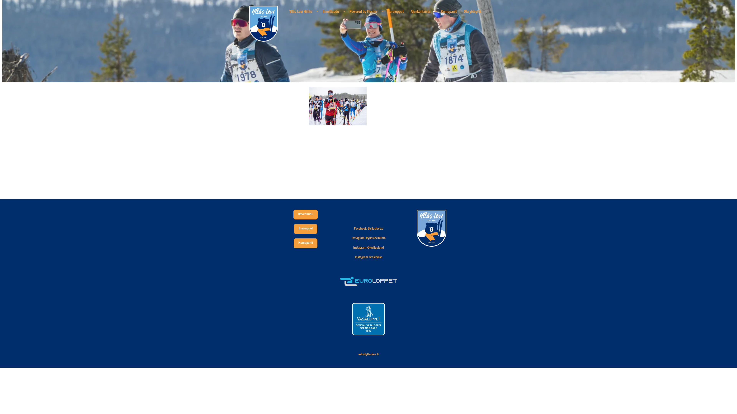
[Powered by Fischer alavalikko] (382, 11)
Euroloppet (305, 228)
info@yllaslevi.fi (368, 354)
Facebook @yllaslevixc (368, 228)
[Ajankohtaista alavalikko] (435, 11)
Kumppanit (305, 243)
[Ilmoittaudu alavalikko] (344, 11)
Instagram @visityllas (368, 257)
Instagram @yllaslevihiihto (368, 238)
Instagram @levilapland (368, 247)
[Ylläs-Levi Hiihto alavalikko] (317, 11)
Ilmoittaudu (305, 214)
